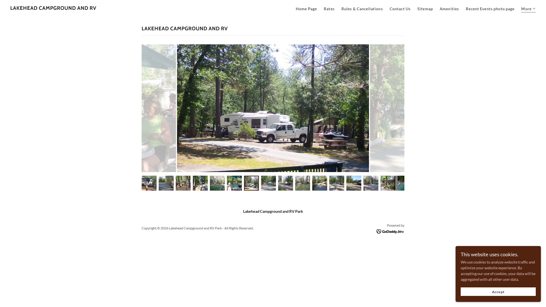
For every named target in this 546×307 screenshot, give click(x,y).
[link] (53, 8)
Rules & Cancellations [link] (362, 8)
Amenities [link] (449, 8)
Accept (498, 292)
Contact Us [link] (400, 8)
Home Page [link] (306, 8)
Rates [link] (329, 8)
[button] (528, 9)
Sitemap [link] (425, 8)
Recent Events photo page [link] (490, 8)
